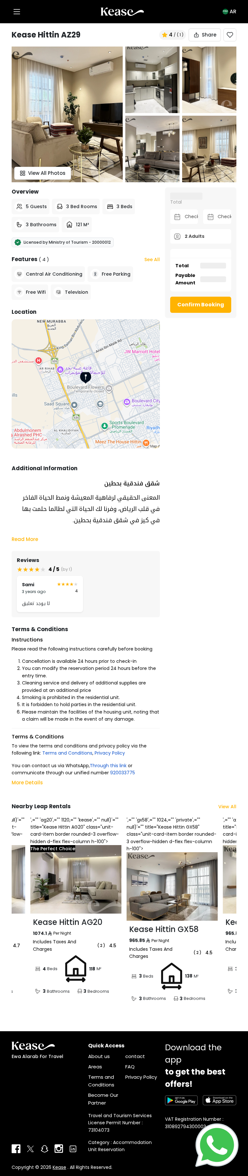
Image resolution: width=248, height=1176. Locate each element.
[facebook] (16, 1148)
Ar (233, 11)
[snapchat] (44, 1148)
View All (227, 806)
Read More (25, 539)
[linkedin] (73, 1148)
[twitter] (30, 1148)
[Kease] (122, 11)
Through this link (108, 765)
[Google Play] (181, 1100)
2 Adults (194, 236)
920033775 (122, 772)
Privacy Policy (110, 753)
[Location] (86, 384)
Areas (95, 1066)
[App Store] (219, 1100)
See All (152, 259)
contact (135, 1056)
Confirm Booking (200, 304)
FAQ (130, 1066)
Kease (59, 1167)
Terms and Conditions (67, 753)
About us (99, 1056)
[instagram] (58, 1148)
